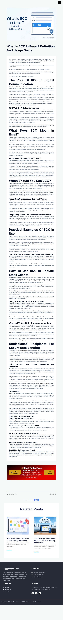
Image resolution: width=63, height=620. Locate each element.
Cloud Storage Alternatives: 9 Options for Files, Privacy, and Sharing (45, 541)
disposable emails (44, 383)
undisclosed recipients (22, 350)
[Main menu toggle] (59, 2)
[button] (35, 500)
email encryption (27, 376)
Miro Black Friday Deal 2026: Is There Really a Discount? (18, 539)
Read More (9, 549)
